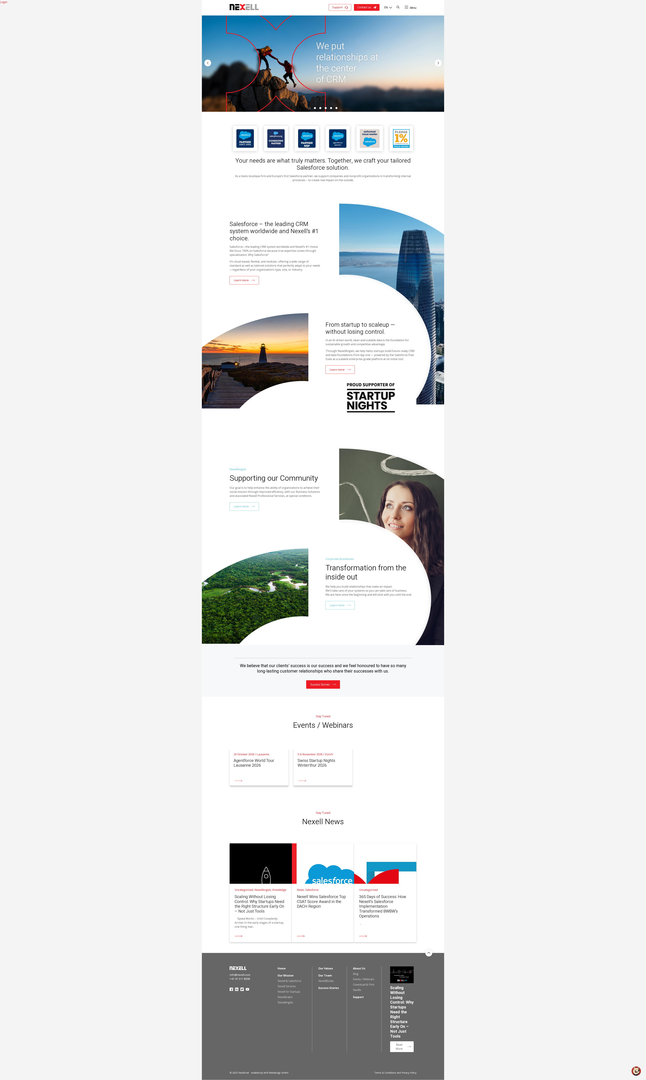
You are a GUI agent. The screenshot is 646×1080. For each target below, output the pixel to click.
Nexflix (357, 990)
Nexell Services (287, 986)
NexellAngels (285, 1002)
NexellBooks (326, 981)
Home (282, 968)
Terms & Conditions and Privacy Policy (395, 1072)
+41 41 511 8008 (240, 979)
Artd (266, 1072)
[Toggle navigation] (410, 7)
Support (337, 7)
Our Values (325, 968)
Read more (236, 750)
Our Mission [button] (286, 975)
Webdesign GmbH (278, 1072)
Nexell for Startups (289, 991)
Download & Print (363, 984)
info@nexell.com (240, 975)
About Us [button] (359, 968)
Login (3, 2)
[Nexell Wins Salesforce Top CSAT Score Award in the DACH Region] (323, 892)
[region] (323, 63)
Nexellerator (285, 997)
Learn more (241, 280)
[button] (207, 63)
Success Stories (320, 684)
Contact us (364, 7)
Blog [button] (355, 974)
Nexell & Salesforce (289, 981)
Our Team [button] (325, 975)
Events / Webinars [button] (363, 979)
